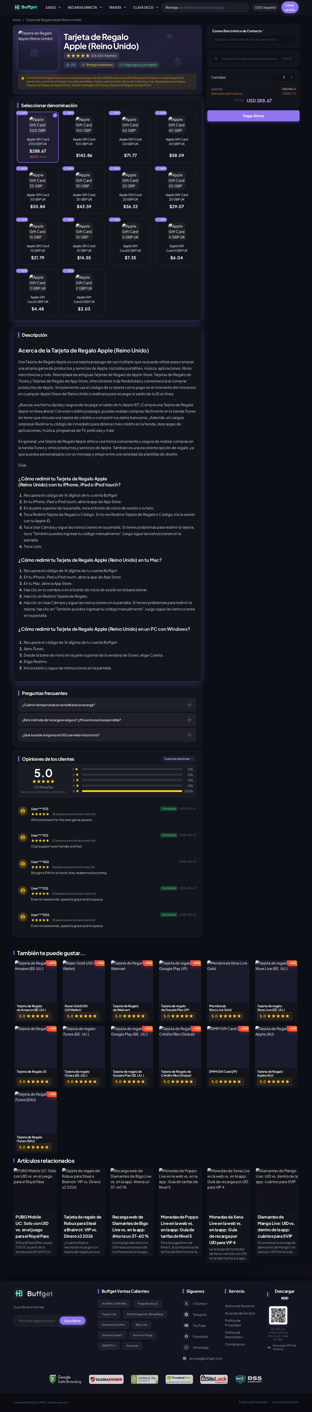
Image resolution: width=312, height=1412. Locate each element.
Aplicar (287, 58)
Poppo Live (109, 1314)
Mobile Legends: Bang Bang (145, 1314)
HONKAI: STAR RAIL (114, 1303)
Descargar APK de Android (284, 1347)
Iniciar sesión (290, 7)
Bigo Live (141, 1324)
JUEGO (50, 7)
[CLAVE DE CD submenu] (157, 7)
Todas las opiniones (177, 758)
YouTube (199, 1325)
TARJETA (115, 7)
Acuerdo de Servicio (240, 1313)
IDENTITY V (109, 1345)
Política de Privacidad (233, 1322)
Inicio (17, 20)
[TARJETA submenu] (125, 7)
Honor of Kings (142, 1335)
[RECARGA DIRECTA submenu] (100, 7)
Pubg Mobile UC (147, 1303)
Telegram (200, 1314)
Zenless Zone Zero (113, 1324)
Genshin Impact (112, 1335)
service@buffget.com (201, 1358)
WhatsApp (201, 1347)
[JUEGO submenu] (59, 7)
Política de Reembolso (234, 1334)
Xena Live (132, 1345)
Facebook (200, 1336)
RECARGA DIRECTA (82, 7)
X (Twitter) (200, 1303)
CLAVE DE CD (143, 7)
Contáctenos (235, 1344)
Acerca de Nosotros (240, 1306)
